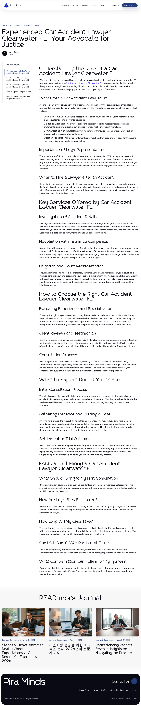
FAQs (103, 690)
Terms (128, 698)
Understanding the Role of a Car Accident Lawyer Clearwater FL (18, 72)
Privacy (121, 698)
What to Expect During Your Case (18, 92)
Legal (134, 698)
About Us (113, 698)
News (95, 690)
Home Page (84, 690)
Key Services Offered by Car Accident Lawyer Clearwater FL (17, 79)
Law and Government (11, 25)
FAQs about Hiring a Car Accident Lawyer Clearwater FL (18, 98)
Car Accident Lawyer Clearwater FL (83, 83)
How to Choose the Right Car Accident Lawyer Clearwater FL (17, 86)
